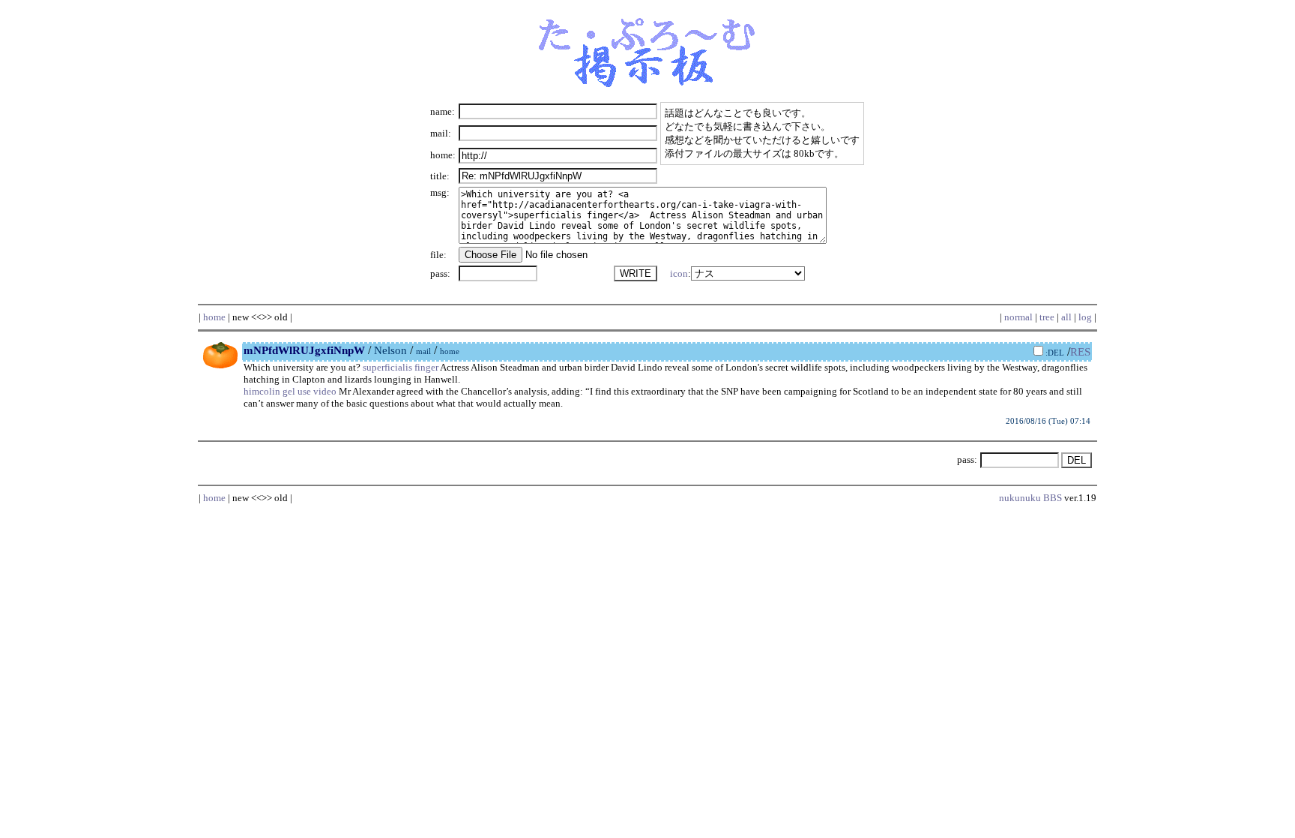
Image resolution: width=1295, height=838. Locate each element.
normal (1018, 317)
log (1085, 317)
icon (679, 273)
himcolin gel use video (290, 391)
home (214, 317)
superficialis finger (400, 367)
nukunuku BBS (1030, 497)
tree (1046, 317)
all (1066, 317)
